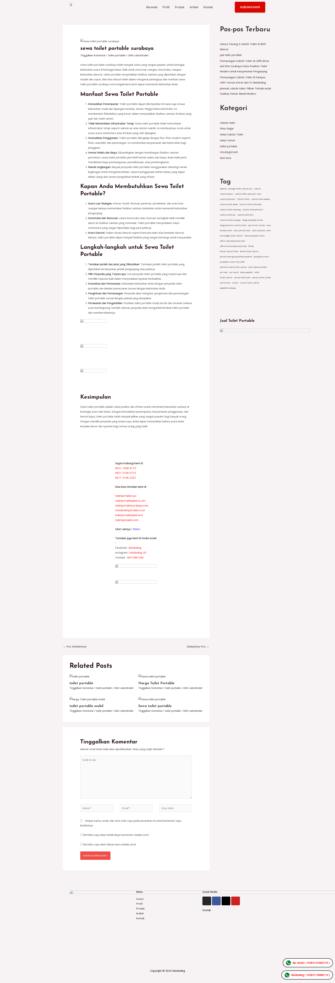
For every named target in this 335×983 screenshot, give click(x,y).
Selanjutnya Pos (198, 646)
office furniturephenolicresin (233, 246)
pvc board (234, 272)
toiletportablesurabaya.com (131, 505)
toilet (256, 272)
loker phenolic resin (261, 230)
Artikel (194, 7)
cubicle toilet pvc (228, 215)
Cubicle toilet (227, 122)
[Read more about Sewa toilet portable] (152, 699)
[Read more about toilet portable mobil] (87, 699)
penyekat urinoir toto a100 (232, 262)
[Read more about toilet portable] (79, 676)
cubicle (257, 188)
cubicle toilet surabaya (230, 220)
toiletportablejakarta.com (130, 500)
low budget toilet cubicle (231, 236)
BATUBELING (135, 557)
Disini (136, 529)
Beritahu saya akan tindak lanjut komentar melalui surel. (116, 834)
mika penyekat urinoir (254, 236)
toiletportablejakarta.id (129, 515)
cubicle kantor (226, 194)
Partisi (251, 246)
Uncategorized (229, 152)
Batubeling (135, 547)
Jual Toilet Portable (237, 321)
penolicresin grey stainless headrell (236, 256)
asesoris (223, 188)
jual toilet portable (231, 55)
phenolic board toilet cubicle (233, 267)
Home (140, 899)
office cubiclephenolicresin (232, 241)
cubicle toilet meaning (230, 209)
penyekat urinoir (261, 256)
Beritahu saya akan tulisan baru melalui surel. (109, 844)
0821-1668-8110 (125, 468)
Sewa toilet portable (155, 706)
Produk (179, 7)
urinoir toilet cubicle (249, 283)
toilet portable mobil (86, 706)
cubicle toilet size (245, 215)
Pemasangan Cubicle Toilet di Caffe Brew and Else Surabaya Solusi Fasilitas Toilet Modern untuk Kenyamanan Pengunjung (244, 66)
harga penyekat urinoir (252, 220)
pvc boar (224, 272)
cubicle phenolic (227, 199)
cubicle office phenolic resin (248, 194)
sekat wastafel (246, 272)
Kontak (208, 7)
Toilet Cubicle (226, 277)
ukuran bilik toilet (242, 277)
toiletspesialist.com (126, 520)
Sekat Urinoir (227, 140)
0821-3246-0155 (125, 472)
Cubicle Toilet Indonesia (250, 204)
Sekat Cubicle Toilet (231, 134)
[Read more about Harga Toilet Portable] (152, 676)
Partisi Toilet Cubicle (249, 251)
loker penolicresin (241, 230)
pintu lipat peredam (257, 267)
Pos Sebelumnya (74, 646)
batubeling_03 (137, 552)
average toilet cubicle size (240, 188)
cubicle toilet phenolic (252, 209)
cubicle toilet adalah (260, 199)
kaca (269, 225)
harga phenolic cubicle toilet (233, 225)
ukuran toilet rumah (261, 277)
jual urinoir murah (256, 225)
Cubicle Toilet (243, 199)
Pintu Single (227, 128)
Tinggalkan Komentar (93, 55)
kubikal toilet (226, 230)
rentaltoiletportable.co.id (130, 510)
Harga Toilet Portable (156, 683)
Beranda (151, 7)
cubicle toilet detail (229, 204)
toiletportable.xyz (125, 495)
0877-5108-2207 (125, 477)
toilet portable (116, 55)
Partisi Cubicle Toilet (229, 251)
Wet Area (225, 158)
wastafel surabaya (228, 288)
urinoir (235, 283)
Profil (166, 7)
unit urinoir (225, 283)
